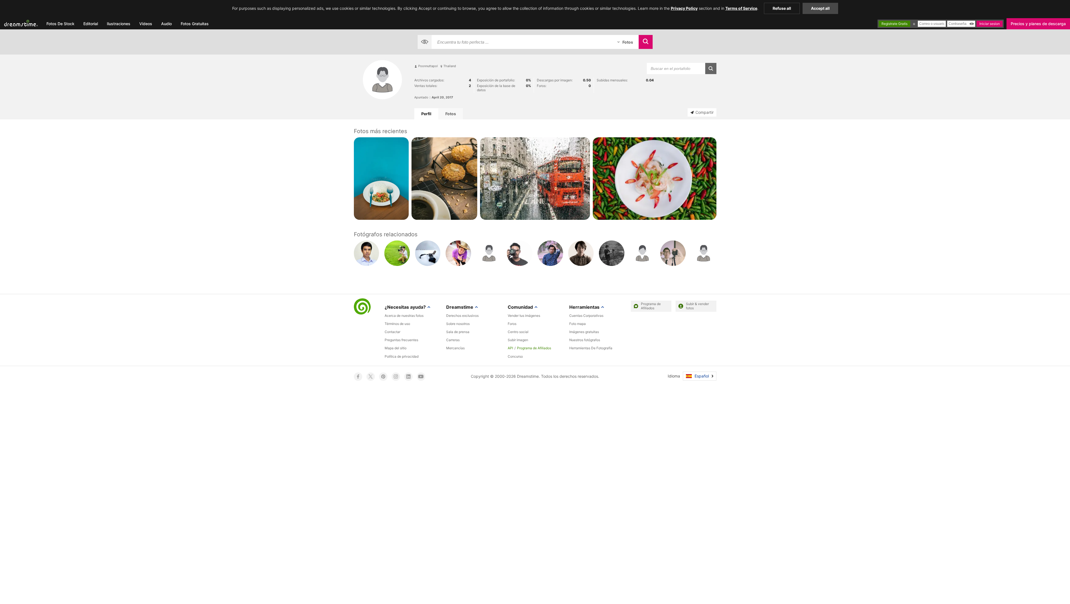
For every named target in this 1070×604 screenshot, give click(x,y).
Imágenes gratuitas (584, 332)
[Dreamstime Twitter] (370, 376)
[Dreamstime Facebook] (358, 376)
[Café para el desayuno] (444, 178)
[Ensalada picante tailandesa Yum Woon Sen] (654, 178)
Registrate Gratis (894, 24)
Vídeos (145, 23)
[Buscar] (646, 42)
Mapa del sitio (395, 348)
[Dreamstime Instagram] (396, 376)
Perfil (426, 113)
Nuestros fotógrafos (584, 340)
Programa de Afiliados (534, 348)
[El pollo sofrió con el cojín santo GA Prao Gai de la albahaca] (381, 178)
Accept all (820, 8)
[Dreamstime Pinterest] (383, 376)
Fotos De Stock (60, 23)
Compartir (704, 112)
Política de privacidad (401, 356)
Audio (166, 23)
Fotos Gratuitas (195, 23)
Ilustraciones (118, 23)
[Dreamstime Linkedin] (408, 376)
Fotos (450, 113)
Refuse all (782, 8)
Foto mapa (577, 324)
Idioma (674, 376)
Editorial (90, 23)
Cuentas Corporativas (586, 315)
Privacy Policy (684, 8)
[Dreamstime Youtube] (421, 376)
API (510, 348)
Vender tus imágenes (524, 315)
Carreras (453, 340)
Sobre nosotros (458, 324)
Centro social (518, 332)
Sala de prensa (457, 332)
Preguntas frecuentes (401, 340)
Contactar (392, 332)
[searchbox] (522, 42)
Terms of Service (741, 8)
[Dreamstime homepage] (362, 307)
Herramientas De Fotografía (590, 348)
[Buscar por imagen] (425, 42)
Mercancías (455, 348)
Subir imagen (518, 340)
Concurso (515, 356)
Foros (512, 324)
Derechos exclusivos (462, 315)
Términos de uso (397, 324)
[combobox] (522, 42)
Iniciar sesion (989, 24)
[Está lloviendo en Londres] (535, 178)
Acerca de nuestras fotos (404, 315)
